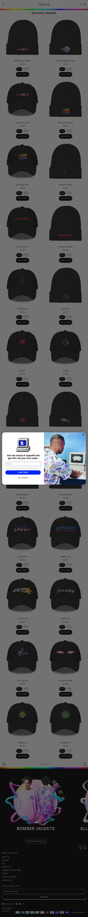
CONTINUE (23, 472)
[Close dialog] (83, 434)
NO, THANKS (23, 478)
